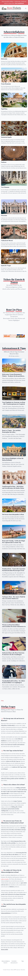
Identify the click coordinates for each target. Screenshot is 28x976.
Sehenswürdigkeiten (5, 913)
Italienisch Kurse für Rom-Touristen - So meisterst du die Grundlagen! (13, 654)
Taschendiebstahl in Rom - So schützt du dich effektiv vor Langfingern (13, 682)
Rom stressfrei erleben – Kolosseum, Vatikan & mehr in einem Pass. (14, 2)
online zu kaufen (5, 879)
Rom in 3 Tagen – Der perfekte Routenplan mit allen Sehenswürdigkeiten (11, 432)
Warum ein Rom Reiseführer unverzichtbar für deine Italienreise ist (14, 626)
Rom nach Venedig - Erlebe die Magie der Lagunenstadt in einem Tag (13, 542)
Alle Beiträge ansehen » (14, 356)
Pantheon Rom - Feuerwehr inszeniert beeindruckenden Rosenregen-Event (13, 570)
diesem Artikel (4, 949)
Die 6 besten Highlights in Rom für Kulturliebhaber (12, 459)
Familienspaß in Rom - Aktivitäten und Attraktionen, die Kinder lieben (13, 487)
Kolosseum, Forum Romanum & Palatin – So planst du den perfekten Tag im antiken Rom (13, 376)
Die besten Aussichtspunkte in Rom (13, 514)
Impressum (18, 969)
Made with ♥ (13, 969)
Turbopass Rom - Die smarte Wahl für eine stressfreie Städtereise (13, 598)
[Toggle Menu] (25, 8)
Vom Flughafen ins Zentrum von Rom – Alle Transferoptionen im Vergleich (13, 403)
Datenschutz (23, 969)
